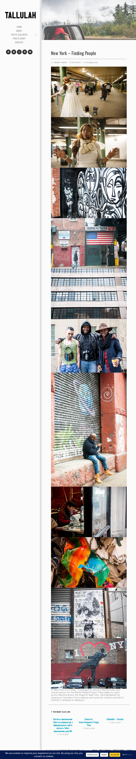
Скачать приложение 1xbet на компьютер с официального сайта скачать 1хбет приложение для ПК (63, 725)
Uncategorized (91, 62)
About (94, 750)
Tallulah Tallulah (60, 62)
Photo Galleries (105, 750)
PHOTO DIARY (118, 750)
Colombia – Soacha (115, 719)
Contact (129, 750)
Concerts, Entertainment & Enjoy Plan (89, 722)
